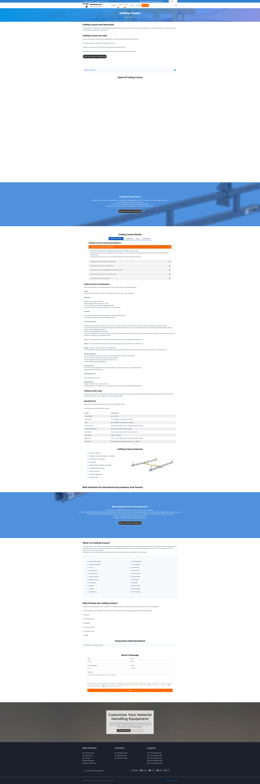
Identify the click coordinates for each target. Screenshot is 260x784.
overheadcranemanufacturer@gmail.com (95, 770)
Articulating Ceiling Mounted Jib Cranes (162, 139)
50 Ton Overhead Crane (155, 763)
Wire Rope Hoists (89, 760)
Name (89, 658)
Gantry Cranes (89, 755)
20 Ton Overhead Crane (155, 758)
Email (132, 658)
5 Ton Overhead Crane (155, 753)
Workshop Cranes (122, 755)
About (132, 5)
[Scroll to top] (257, 779)
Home (126, 17)
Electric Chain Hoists (90, 763)
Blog (167, 780)
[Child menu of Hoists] (125, 7)
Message (90, 672)
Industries (114, 5)
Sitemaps (170, 780)
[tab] (116, 238)
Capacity (151, 748)
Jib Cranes (162, 134)
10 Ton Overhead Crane (155, 755)
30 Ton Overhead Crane (155, 760)
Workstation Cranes (122, 753)
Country (132, 665)
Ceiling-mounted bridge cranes (151, 93)
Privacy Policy (174, 780)
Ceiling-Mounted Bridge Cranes (161, 90)
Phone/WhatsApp (92, 665)
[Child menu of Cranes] (118, 7)
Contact (137, 5)
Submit (130, 690)
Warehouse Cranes (122, 758)
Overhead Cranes (162, 85)
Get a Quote (145, 5)
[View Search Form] (175, 5)
